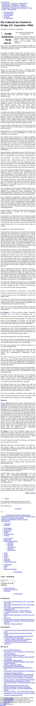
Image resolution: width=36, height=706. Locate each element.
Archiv (6, 566)
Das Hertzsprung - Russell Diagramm (14, 666)
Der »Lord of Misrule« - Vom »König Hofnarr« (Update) (19, 691)
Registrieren (7, 591)
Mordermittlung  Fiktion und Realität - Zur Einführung (18, 677)
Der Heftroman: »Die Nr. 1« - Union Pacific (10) (17, 610)
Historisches (7, 531)
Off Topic (6, 535)
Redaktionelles (8, 564)
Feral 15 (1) (7, 618)
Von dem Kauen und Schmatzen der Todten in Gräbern (18, 676)
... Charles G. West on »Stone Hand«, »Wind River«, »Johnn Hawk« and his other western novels (18, 639)
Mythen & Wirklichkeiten (10, 541)
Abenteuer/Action (8, 534)
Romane (6, 556)
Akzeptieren (3, 703)
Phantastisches (8, 528)
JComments (18, 508)
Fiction (6, 553)
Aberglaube (10, 548)
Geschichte (10, 542)
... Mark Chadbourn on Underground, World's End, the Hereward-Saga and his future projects (18, 636)
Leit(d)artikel (7, 523)
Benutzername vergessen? (11, 589)
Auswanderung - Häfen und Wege (13, 660)
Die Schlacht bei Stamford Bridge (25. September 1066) (19, 674)
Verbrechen (10, 545)
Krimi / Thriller (8, 529)
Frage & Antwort (8, 538)
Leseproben (7, 560)
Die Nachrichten (8, 15)
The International (8, 18)
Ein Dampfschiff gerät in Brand (12, 650)
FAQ (5, 567)
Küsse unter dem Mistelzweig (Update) (14, 655)
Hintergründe (7, 539)
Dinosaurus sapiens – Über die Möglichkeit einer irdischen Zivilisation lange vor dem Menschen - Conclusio (19, 680)
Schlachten (10, 544)
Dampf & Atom (11, 550)
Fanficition (7, 559)
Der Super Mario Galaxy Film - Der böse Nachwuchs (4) (19, 619)
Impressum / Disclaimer (10, 569)
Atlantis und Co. (11, 547)
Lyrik (5, 557)
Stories (6, 554)
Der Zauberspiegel (9, 12)
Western (6, 532)
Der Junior (7, 16)
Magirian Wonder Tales (10, 562)
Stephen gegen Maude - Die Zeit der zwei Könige (17, 687)
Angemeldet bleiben (6, 583)
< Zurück (6, 498)
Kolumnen (7, 525)
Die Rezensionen (8, 13)
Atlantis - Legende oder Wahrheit (13, 664)
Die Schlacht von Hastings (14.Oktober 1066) (16, 685)
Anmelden (3, 585)
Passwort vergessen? (9, 588)
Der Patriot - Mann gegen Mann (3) (13, 624)
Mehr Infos (3, 705)
